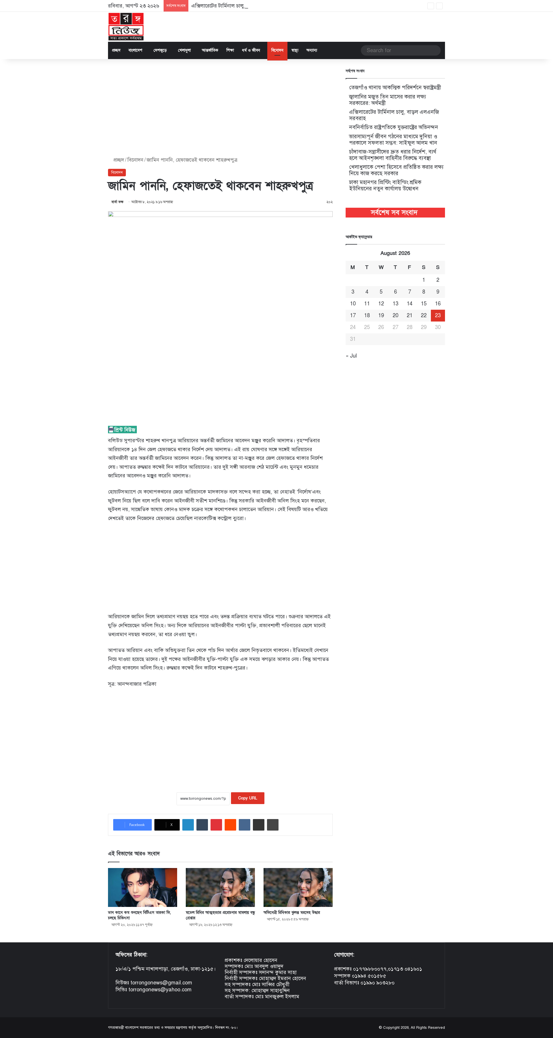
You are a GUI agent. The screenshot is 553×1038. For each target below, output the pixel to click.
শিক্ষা (230, 50)
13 (395, 303)
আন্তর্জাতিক (210, 50)
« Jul (351, 356)
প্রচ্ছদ (116, 50)
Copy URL (247, 798)
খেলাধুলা (184, 50)
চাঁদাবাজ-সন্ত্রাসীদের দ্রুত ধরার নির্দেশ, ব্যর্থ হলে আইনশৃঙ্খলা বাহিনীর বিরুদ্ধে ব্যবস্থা (392, 154)
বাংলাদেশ (135, 50)
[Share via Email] (258, 825)
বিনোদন (277, 50)
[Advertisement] (220, 108)
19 (381, 315)
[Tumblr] (202, 825)
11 (367, 303)
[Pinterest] (216, 825)
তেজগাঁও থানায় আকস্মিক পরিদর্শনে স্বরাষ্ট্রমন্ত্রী (395, 87)
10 (353, 303)
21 (409, 315)
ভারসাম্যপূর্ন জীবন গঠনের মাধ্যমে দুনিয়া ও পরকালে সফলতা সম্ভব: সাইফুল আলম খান (393, 139)
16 (438, 303)
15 (424, 303)
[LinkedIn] (188, 825)
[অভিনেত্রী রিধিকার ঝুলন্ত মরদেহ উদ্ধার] (298, 887)
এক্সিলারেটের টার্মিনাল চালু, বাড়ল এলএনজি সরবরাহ (243, 6)
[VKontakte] (244, 825)
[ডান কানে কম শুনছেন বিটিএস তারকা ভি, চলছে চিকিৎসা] (142, 887)
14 (409, 303)
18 (367, 315)
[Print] (273, 825)
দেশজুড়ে (160, 50)
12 (381, 303)
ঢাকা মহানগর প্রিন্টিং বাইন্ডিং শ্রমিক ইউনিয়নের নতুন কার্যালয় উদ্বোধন (385, 185)
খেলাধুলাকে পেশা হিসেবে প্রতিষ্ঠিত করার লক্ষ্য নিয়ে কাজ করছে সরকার (396, 170)
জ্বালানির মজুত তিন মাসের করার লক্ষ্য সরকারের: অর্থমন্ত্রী (387, 99)
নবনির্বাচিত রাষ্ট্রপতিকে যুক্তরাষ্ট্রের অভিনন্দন (393, 127)
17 (353, 315)
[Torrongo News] (126, 26)
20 (395, 315)
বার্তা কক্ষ (117, 202)
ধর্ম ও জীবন (251, 50)
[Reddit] (230, 825)
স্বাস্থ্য (294, 50)
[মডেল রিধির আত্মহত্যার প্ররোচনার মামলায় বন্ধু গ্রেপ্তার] (220, 887)
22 (424, 315)
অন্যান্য (311, 50)
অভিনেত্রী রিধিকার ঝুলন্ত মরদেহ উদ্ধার (292, 912)
